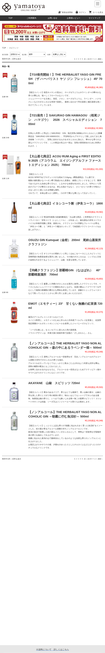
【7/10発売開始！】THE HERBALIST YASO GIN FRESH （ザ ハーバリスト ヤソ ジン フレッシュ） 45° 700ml (65, 79)
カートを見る (98, 12)
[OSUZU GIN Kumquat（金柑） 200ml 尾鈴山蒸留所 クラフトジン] (14, 249)
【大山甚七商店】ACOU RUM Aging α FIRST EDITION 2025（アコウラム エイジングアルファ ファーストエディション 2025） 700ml (64, 161)
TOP (10, 18)
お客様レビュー (73, 18)
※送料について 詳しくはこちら (52, 649)
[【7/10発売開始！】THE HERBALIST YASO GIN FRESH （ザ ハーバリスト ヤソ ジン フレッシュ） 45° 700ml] (14, 83)
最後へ (100, 59)
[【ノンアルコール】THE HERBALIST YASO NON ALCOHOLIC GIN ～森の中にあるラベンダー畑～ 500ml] (14, 352)
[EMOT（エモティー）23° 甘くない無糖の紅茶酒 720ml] (14, 312)
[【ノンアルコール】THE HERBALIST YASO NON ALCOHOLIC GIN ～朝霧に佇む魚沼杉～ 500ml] (14, 421)
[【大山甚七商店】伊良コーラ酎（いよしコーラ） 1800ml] (14, 212)
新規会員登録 (67, 12)
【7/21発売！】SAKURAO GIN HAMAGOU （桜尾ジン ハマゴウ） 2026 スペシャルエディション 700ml (65, 120)
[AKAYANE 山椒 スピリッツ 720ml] (14, 392)
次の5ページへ (92, 59)
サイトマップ (94, 18)
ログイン (82, 12)
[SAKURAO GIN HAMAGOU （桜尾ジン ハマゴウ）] (14, 124)
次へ (85, 59)
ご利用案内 (31, 18)
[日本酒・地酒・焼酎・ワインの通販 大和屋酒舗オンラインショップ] (23, 12)
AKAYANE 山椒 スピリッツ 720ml (54, 383)
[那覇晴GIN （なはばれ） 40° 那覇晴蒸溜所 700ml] (14, 279)
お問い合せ (52, 18)
